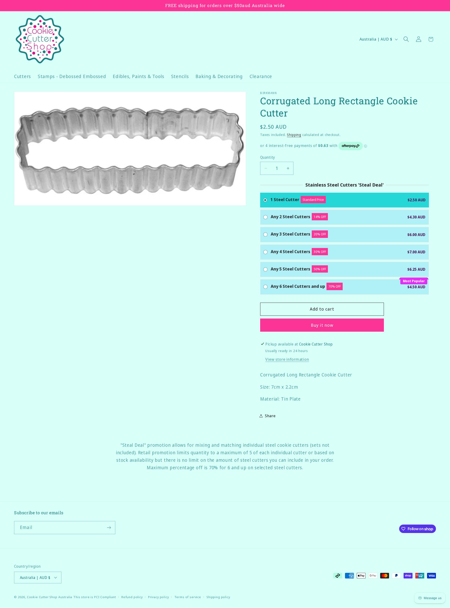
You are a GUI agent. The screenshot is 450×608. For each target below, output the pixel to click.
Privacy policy (158, 597)
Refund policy (132, 597)
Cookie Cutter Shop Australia (49, 597)
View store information (287, 359)
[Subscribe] (109, 527)
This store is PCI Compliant (94, 597)
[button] (406, 39)
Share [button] (270, 415)
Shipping (294, 134)
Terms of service (187, 597)
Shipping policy (218, 597)
